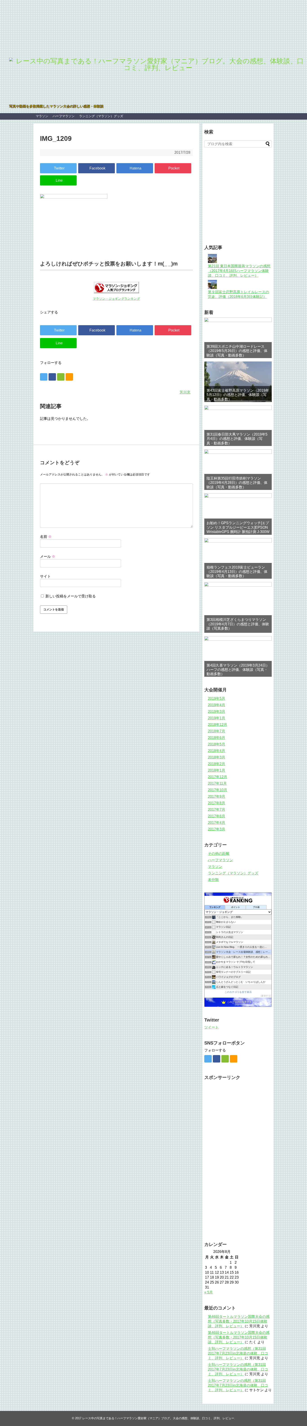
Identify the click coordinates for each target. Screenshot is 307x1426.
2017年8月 (216, 803)
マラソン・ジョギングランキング (116, 298)
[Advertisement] (255, 201)
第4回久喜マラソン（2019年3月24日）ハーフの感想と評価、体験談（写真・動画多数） (238, 669)
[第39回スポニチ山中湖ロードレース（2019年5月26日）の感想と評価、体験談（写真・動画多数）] (238, 338)
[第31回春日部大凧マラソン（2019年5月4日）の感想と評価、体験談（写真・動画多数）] (238, 425)
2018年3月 (216, 757)
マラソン (42, 116)
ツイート (211, 1027)
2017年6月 (216, 816)
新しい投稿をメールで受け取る (70, 596)
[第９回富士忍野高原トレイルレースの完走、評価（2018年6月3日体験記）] (212, 288)
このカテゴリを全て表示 (238, 992)
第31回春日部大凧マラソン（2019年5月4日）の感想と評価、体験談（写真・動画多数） (237, 438)
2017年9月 (216, 796)
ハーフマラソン (64, 116)
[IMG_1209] (134, 168)
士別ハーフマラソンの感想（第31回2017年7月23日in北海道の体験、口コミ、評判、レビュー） (238, 1353)
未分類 (213, 880)
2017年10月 (217, 790)
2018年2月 (216, 764)
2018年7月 (216, 731)
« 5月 (208, 1292)
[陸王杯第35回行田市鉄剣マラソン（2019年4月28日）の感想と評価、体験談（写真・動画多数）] (238, 469)
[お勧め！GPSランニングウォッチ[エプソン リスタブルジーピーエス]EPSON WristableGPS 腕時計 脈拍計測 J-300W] (238, 514)
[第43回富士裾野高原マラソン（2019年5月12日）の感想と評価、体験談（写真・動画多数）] (238, 381)
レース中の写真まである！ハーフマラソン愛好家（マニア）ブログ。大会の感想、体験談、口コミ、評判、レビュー (158, 1418)
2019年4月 (216, 705)
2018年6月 (216, 738)
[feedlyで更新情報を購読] (61, 377)
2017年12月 (217, 777)
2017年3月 (216, 829)
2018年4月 (216, 751)
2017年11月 (217, 783)
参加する (265, 995)
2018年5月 (216, 744)
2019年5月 (216, 698)
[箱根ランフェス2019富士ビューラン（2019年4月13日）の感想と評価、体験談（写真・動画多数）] (238, 558)
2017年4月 (216, 823)
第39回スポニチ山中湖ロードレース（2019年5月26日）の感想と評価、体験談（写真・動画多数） (237, 351)
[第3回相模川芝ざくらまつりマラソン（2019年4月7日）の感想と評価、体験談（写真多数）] (238, 607)
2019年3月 (216, 711)
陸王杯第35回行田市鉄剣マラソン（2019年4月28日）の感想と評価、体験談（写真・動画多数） (237, 482)
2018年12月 (217, 725)
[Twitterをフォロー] (43, 377)
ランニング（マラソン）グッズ (101, 116)
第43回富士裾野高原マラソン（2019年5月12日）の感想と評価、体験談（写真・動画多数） (238, 394)
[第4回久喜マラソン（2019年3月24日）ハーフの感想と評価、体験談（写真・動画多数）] (238, 656)
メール (47, 556)
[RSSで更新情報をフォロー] (69, 377)
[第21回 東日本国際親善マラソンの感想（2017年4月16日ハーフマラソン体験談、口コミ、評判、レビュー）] (212, 262)
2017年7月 (216, 809)
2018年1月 (216, 770)
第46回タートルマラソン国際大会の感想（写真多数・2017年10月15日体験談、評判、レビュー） (238, 1321)
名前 (46, 537)
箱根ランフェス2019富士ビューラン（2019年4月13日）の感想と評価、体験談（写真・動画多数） (237, 571)
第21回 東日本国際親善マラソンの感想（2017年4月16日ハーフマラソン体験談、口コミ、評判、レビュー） (239, 270)
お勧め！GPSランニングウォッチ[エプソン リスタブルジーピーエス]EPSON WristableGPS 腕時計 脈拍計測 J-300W (238, 527)
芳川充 (185, 392)
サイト (45, 576)
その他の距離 (218, 853)
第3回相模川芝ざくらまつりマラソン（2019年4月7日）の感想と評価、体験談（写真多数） (238, 624)
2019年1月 (216, 718)
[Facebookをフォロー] (52, 377)
